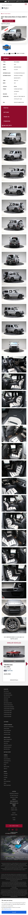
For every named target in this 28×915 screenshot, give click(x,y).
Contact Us (6, 756)
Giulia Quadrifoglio (7, 781)
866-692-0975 (15, 801)
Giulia (5, 779)
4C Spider (5, 777)
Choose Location (14, 832)
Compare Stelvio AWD (8, 710)
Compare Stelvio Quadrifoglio (9, 708)
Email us (14, 804)
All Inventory (6, 700)
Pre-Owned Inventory (7, 693)
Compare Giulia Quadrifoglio (9, 706)
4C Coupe (5, 775)
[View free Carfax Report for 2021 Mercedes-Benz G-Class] (7, 51)
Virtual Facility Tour (7, 760)
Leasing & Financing (8, 724)
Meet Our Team (6, 766)
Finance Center (6, 728)
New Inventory (6, 691)
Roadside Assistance (7, 747)
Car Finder (6, 721)
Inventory (6, 689)
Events (5, 764)
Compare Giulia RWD (7, 716)
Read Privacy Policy (7, 909)
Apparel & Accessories (8, 745)
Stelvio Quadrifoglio (7, 785)
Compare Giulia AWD (7, 714)
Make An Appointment (8, 739)
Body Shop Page (7, 749)
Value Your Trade (7, 732)
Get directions (14, 825)
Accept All (14, 912)
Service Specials (6, 741)
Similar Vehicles (8, 21)
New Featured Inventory (8, 695)
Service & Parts (7, 737)
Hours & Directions (7, 758)
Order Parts (6, 743)
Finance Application (7, 730)
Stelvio (5, 783)
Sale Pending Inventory (8, 702)
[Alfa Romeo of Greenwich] (7, 5)
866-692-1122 (15, 803)
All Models (5, 773)
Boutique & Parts (7, 752)
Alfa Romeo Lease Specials (8, 726)
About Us (5, 768)
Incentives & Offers (7, 734)
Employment (6, 762)
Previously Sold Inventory (8, 704)
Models (5, 771)
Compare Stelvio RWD (8, 712)
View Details (14, 680)
